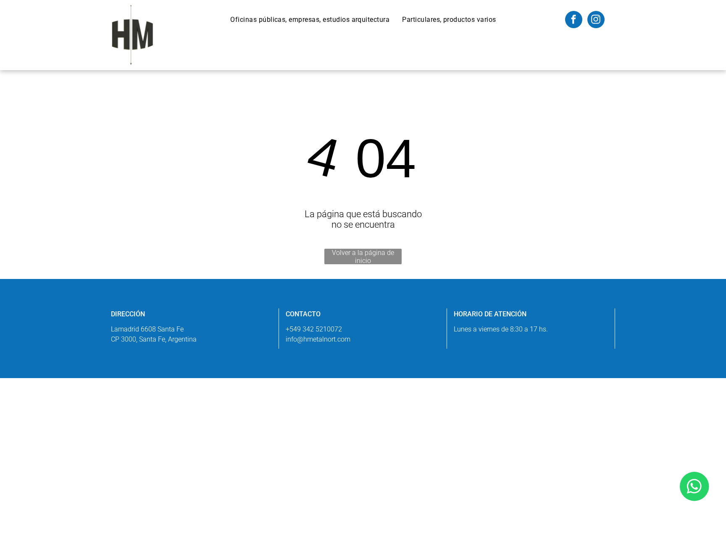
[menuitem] (310, 20)
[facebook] (573, 20)
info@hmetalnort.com (318, 339)
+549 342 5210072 (314, 329)
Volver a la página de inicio (363, 256)
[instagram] (596, 20)
